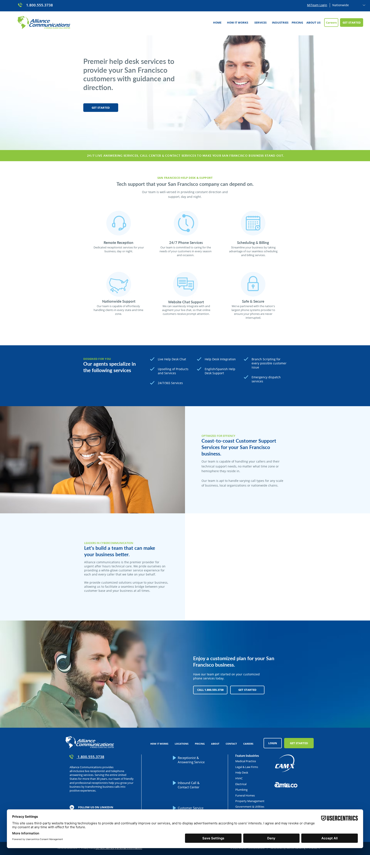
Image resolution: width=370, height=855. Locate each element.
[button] (260, 22)
